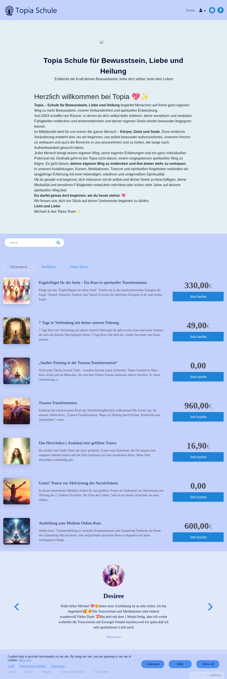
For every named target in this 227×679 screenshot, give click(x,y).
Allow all (208, 664)
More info (25, 660)
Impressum (58, 666)
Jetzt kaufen (198, 296)
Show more (113, 637)
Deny (180, 664)
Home (190, 10)
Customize (152, 664)
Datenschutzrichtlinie (33, 666)
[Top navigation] (202, 11)
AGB (11, 666)
